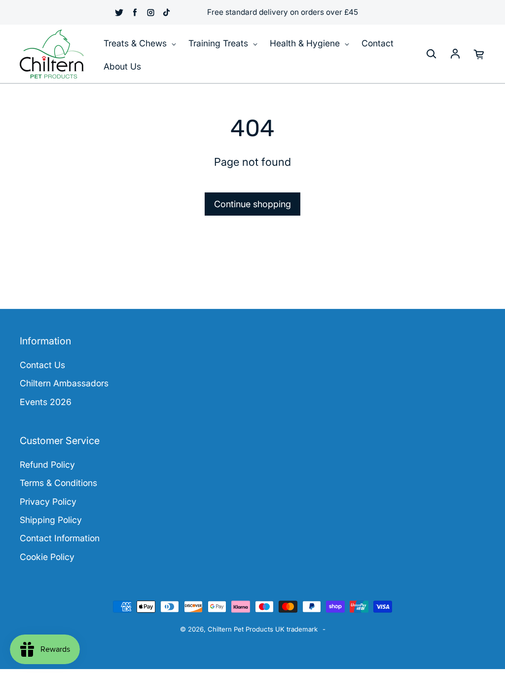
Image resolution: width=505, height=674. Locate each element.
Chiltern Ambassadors (64, 383)
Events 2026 (46, 402)
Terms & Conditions (58, 483)
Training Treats (219, 43)
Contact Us (42, 365)
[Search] (431, 54)
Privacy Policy (48, 501)
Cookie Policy (47, 557)
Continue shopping (252, 204)
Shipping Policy (51, 520)
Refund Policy (47, 464)
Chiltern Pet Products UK (246, 629)
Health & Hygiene (306, 43)
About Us (122, 66)
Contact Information (60, 538)
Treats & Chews (136, 43)
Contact (377, 43)
